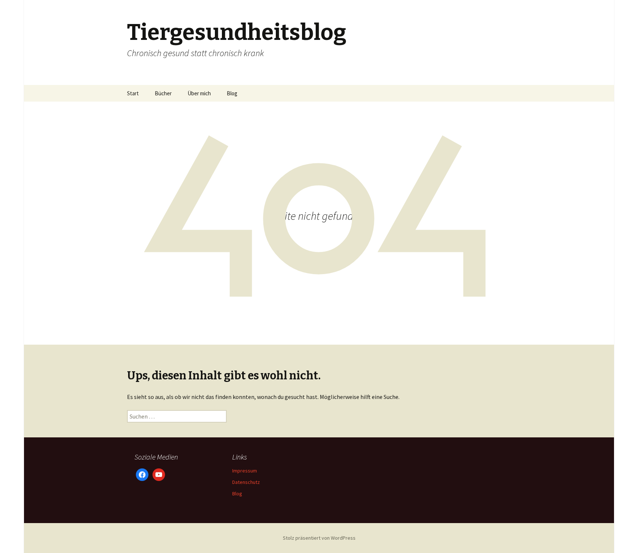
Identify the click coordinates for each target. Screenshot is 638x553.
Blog (232, 93)
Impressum (244, 470)
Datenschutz (246, 482)
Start (133, 93)
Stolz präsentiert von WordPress (319, 538)
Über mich (199, 93)
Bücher (163, 93)
